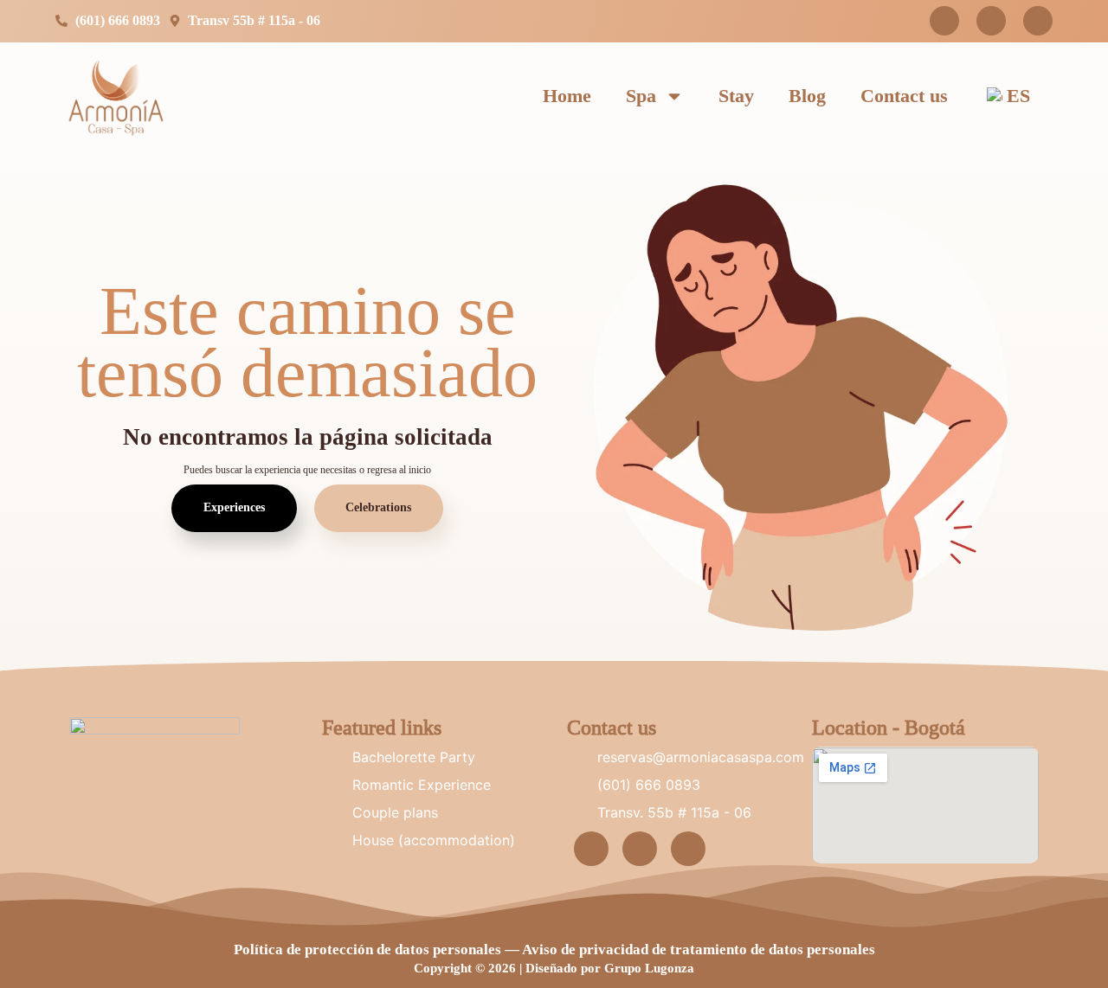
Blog (807, 95)
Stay (736, 95)
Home (567, 95)
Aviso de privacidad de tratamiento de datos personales (698, 949)
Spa (641, 95)
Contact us (904, 95)
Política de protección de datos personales (367, 949)
